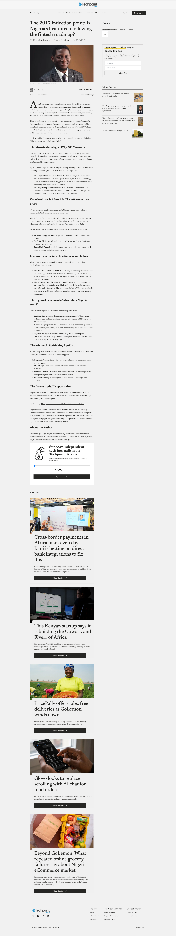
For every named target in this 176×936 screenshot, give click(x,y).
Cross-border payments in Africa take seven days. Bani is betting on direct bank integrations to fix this (61, 549)
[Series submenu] (84, 12)
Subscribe (137, 13)
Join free (124, 73)
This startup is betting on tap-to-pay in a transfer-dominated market (64, 229)
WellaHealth (51, 274)
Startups (91, 95)
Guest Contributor (40, 90)
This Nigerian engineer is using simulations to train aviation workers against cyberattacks (118, 108)
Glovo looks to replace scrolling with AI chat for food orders (60, 784)
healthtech (41, 138)
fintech (64, 127)
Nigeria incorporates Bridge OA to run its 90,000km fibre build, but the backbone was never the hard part (118, 120)
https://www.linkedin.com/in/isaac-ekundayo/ (55, 440)
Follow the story (58, 578)
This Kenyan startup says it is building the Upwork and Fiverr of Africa (62, 632)
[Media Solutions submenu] (107, 12)
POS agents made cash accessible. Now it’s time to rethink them (62, 404)
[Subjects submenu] (77, 12)
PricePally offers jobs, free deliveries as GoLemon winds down (61, 709)
